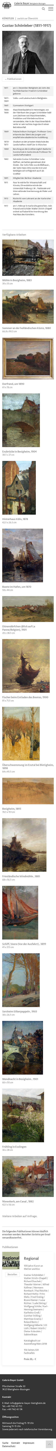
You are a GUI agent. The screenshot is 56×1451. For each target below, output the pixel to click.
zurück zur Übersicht (27, 18)
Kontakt (15, 1443)
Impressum (28, 1443)
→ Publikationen (13, 79)
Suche (5, 1443)
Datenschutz (8, 1446)
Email (47, 1234)
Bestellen (12, 1274)
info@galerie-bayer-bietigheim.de (28, 1403)
